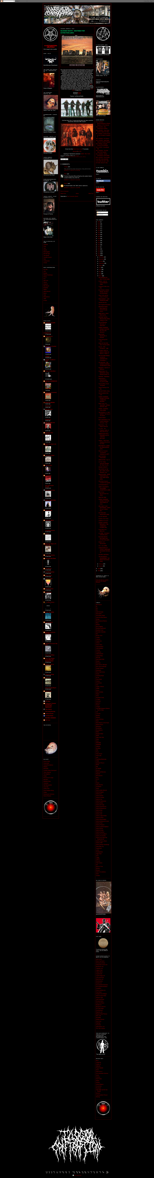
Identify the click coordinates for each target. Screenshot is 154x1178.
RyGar (45, 293)
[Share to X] (64, 159)
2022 (99, 230)
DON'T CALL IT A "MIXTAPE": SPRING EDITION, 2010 (104, 405)
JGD (45, 271)
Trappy (97, 857)
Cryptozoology (99, 655)
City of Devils (48, 709)
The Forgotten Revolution (104, 304)
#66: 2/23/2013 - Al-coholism (102, 138)
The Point (47, 677)
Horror (97, 695)
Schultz (45, 262)
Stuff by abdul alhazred (101, 790)
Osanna (98, 1082)
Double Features (100, 668)
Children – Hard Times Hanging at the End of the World (104, 442)
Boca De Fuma (48, 409)
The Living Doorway (50, 711)
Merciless (46, 779)
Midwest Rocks (99, 724)
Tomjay (66, 166)
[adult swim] (99, 959)
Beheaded (46, 768)
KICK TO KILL (48, 465)
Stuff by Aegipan (100, 792)
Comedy (98, 650)
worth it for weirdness (101, 872)
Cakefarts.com (99, 968)
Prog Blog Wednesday (101, 759)
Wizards (98, 870)
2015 (99, 244)
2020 (99, 234)
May (100, 271)
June (100, 269)
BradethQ (46, 287)
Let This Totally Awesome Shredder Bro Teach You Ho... (104, 463)
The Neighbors (47, 774)
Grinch (97, 1075)
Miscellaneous (99, 730)
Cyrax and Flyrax (100, 977)
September (101, 263)
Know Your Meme (100, 1003)
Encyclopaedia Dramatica (102, 984)
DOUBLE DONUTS (103, 467)
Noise (97, 741)
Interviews (98, 701)
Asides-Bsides (48, 510)
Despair (98, 661)
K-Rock (45, 300)
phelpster (46, 284)
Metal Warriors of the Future (102, 722)
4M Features (99, 604)
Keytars (98, 704)
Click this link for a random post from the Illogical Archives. (102, 581)
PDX (97, 750)
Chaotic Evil (99, 641)
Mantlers (98, 715)
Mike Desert (46, 286)
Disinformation (99, 981)
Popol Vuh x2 (99, 1071)
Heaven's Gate (99, 997)
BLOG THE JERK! (49, 612)
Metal (84, 156)
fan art (97, 677)
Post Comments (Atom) (72, 196)
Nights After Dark (100, 737)
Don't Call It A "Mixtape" (101, 664)
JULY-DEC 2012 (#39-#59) (102, 159)
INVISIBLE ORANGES (50, 717)
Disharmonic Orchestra (49, 794)
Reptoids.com (99, 1012)
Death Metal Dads (100, 659)
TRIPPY (98, 859)
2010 (99, 255)
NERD (97, 735)
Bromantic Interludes (101, 632)
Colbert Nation (99, 972)
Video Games (99, 862)
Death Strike (99, 1078)
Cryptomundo (99, 973)
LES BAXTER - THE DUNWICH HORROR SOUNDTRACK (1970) (104, 364)
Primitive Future (49, 588)
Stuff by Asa (99, 793)
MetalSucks (48, 333)
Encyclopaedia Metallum (101, 986)
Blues (97, 622)
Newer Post (63, 193)
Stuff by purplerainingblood (102, 826)
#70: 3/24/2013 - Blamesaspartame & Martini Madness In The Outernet (103, 123)
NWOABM (98, 742)
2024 (99, 226)
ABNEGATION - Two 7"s (104, 459)
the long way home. (50, 490)
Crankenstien (47, 261)
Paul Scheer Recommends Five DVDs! (104, 493)
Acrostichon (99, 1086)
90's (97, 610)
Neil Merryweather (48, 785)
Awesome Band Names (101, 617)
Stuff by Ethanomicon (101, 808)
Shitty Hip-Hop (99, 784)
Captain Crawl (99, 970)
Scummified (48, 475)
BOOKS (98, 624)
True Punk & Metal (49, 455)
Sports (97, 788)
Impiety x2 (98, 1064)
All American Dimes (100, 962)
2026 (99, 222)
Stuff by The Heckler (101, 835)
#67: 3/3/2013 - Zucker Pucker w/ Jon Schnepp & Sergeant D (103, 135)
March (100, 275)
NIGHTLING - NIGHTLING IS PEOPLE (103, 336)
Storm (97, 1069)
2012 (99, 251)
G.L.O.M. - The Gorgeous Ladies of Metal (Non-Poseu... (104, 430)
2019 (99, 236)
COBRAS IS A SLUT (103, 520)
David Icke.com (99, 979)
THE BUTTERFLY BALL (104, 391)
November (101, 259)
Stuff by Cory (99, 799)
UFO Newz (47, 701)
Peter (45, 246)
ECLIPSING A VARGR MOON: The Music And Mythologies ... (104, 291)
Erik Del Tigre (47, 253)
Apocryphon (99, 613)
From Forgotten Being (49, 790)
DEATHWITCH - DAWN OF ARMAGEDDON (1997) (104, 447)
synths (97, 850)
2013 (99, 249)
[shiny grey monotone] (50, 392)
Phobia (45, 792)
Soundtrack (98, 786)
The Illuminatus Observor (49, 433)
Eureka (97, 673)
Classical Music (99, 646)
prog (97, 757)
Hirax (91, 84)
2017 (99, 240)
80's (65, 156)
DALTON (98, 657)
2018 (99, 238)
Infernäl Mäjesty (99, 1084)
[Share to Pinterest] (67, 159)
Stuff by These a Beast (101, 841)
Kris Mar (45, 269)
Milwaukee (98, 726)
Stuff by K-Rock (99, 817)
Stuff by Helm (99, 810)
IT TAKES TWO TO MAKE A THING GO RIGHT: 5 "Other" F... (104, 352)
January (101, 566)
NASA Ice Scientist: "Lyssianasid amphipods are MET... (104, 452)
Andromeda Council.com (101, 964)
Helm (45, 259)
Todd (45, 295)
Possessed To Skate (48, 777)
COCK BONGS (99, 648)
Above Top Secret (100, 961)
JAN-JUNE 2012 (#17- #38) (102, 161)
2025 (99, 224)
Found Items (99, 683)
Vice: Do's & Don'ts (100, 1028)
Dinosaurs (98, 663)
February (101, 564)
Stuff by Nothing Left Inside (102, 821)
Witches (98, 868)
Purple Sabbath (99, 1068)
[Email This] (61, 159)
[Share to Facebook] (66, 159)
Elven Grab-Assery (100, 672)
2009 (99, 568)
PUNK (97, 761)
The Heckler (46, 255)
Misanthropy (99, 728)
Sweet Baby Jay (100, 846)
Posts (99, 212)
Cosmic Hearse (49, 622)
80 (96, 606)
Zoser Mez (46, 786)
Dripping (45, 766)
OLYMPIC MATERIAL (104, 554)
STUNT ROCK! (102, 417)
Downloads (79, 156)
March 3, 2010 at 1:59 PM (72, 187)
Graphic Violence (100, 686)
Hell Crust (46, 280)
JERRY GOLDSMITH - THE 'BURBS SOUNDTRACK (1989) (104, 488)
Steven (45, 282)
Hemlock (98, 1093)
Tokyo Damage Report (50, 687)
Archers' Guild (48, 578)
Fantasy (98, 681)
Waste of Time (99, 866)
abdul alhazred (47, 291)
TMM (45, 298)
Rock (97, 777)
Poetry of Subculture (50, 371)
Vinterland (46, 783)
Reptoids (98, 773)
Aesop (45, 276)
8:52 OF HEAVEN (103, 516)
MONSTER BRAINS (50, 402)
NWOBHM (98, 744)
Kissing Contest (99, 1001)
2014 (99, 247)
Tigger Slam (99, 853)
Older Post (90, 193)
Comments (100, 214)
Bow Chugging (99, 626)
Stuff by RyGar (99, 828)
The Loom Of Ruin (49, 655)
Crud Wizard (48, 568)
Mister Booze (48, 575)
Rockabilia (98, 1017)
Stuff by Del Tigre (100, 804)
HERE (79, 92)
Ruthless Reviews (100, 1019)
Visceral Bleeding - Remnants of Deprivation (103, 324)
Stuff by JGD (99, 814)
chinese (98, 642)
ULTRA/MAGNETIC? (103, 484)
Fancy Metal (99, 679)
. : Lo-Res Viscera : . (50, 602)
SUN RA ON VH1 (103, 302)
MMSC (97, 731)
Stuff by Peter (99, 823)
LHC (97, 711)
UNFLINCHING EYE (50, 422)
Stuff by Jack (99, 812)
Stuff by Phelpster (100, 824)
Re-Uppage (98, 768)
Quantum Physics (100, 762)
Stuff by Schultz (100, 830)
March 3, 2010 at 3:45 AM (72, 179)
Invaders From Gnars (103, 518)
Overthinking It (99, 1010)
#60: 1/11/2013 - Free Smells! (103, 157)
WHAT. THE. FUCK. (85, 153)
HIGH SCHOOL (99, 692)
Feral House (99, 992)
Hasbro (97, 690)
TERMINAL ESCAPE (50, 322)
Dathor (45, 289)
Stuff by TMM (99, 842)
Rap (97, 766)
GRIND (97, 688)
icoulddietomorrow (50, 530)
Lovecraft (98, 713)
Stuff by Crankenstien (101, 801)
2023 (99, 228)
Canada (98, 637)
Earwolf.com (99, 983)
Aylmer (45, 250)
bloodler (45, 273)
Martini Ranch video (77, 149)
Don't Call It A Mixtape (101, 666)
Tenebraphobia (99, 851)
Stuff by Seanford (100, 832)
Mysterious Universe (101, 1006)
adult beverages (71, 156)
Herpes (97, 1080)
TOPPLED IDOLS (49, 520)
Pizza (97, 752)
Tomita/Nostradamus (48, 765)
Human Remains (47, 795)
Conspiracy (98, 652)
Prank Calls (98, 755)
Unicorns (98, 861)
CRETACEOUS (99, 653)
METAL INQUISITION (50, 500)
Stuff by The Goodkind (101, 834)
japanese (98, 703)
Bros (97, 633)
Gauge (45, 775)
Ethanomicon (47, 296)
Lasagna (98, 706)
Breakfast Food (99, 630)
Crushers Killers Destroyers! (50, 770)
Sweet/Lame (99, 848)
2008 (99, 570)
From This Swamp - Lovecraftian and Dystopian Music (50, 660)
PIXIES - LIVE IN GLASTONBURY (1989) (103, 283)
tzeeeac (47, 533)
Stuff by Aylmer (99, 795)
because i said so (49, 664)
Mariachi (98, 717)
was (97, 864)
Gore (97, 684)
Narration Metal (99, 733)
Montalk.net (98, 1004)
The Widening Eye (49, 572)
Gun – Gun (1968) (103, 545)
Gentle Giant (46, 788)
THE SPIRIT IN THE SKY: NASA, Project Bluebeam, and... (104, 471)
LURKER (47, 356)
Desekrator (98, 1088)
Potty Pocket (99, 753)
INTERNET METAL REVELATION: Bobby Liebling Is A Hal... (104, 319)
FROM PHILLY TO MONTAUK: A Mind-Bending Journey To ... (104, 373)
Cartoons (98, 639)
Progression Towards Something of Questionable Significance (50, 705)
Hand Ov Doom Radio (101, 995)
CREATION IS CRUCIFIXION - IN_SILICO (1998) (103, 380)
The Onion (98, 1024)
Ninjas (97, 739)
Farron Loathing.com (101, 990)
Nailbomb (98, 1066)
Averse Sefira (47, 761)
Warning (98, 1096)
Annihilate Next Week (50, 558)
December (101, 257)
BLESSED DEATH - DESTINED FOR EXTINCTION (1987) (73, 32)
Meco (97, 1060)
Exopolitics (98, 988)
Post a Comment (64, 191)
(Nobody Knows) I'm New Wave (50, 633)
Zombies (98, 875)
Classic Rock (99, 644)
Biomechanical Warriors (101, 621)
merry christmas (100, 719)
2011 (99, 253)
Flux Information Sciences (102, 1073)
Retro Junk (98, 1015)
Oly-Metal (98, 748)
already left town (49, 713)
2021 (99, 232)
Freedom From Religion (101, 993)
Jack (45, 248)
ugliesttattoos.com (100, 1026)
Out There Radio (100, 1008)
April (100, 273)
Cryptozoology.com (100, 975)
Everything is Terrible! (50, 346)
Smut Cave (98, 1021)
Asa (44, 278)
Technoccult (48, 405)
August (101, 265)
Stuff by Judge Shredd (101, 815)
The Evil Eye (48, 691)
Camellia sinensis (48, 257)
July (100, 267)
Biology (97, 619)
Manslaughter (47, 251)
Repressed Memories (101, 772)
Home (77, 193)
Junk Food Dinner (100, 999)
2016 (99, 242)
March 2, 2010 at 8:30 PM (72, 170)
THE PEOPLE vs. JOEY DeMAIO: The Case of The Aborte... (104, 414)
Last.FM (79, 151)
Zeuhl (97, 873)
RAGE (97, 764)
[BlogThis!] (63, 159)
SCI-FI (97, 779)
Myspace (75, 151)
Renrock (98, 770)
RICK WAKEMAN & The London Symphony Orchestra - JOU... (104, 421)
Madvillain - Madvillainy (104, 376)
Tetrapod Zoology (49, 674)
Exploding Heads (100, 675)
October (101, 261)
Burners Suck (99, 635)
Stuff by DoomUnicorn (101, 806)
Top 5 (97, 855)
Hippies (97, 693)
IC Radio (98, 699)
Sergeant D (48, 419)
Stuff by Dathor (99, 803)
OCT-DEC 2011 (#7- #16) (101, 162)
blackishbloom (49, 336)
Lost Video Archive (50, 555)
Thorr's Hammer (47, 772)
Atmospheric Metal (100, 615)
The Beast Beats (49, 715)
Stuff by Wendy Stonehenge (102, 844)
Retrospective (99, 775)
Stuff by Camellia (100, 797)
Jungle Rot (98, 1062)
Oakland (98, 746)
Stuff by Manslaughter (101, 819)
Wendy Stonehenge (48, 275)
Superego (98, 1023)
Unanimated (46, 763)
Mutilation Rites (47, 781)
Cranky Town (48, 592)
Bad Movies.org (99, 966)
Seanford (46, 244)
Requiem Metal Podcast (101, 1014)
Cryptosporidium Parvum (101, 1095)
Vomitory (98, 1077)
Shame (97, 783)
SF (96, 781)
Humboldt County (100, 697)
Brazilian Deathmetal (101, 628)
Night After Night (102, 497)
